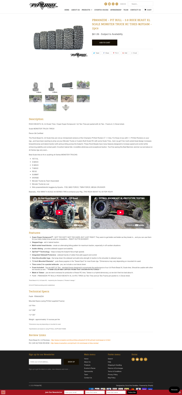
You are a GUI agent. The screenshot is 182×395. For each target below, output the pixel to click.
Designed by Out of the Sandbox (127, 385)
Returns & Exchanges (115, 368)
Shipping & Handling (115, 365)
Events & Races (101, 10)
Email (135, 53)
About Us (75, 10)
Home (66, 10)
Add (126, 53)
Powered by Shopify (146, 385)
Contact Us (135, 10)
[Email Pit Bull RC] (116, 4)
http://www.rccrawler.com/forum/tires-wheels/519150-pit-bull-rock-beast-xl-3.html (80, 340)
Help (109, 362)
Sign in (123, 4)
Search (110, 359)
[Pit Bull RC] (43, 6)
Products (86, 10)
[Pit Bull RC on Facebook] (105, 4)
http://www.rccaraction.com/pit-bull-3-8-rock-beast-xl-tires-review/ (75, 343)
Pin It (116, 53)
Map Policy (112, 377)
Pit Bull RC (38, 385)
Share (107, 53)
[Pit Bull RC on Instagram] (113, 4)
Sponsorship (115, 10)
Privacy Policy (113, 374)
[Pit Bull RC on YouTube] (109, 4)
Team (125, 10)
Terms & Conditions (114, 371)
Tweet (97, 53)
